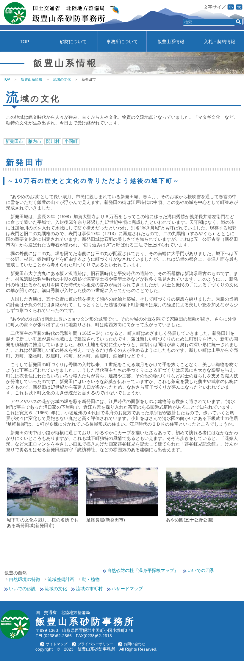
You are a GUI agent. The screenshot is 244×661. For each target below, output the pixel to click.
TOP (24, 41)
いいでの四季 (200, 570)
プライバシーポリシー (95, 644)
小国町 (71, 141)
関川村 (53, 141)
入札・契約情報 (219, 41)
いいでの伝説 (22, 588)
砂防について (73, 41)
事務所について (122, 41)
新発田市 (14, 141)
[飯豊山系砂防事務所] (60, 15)
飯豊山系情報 (170, 41)
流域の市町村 (89, 588)
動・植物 (91, 579)
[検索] (238, 22)
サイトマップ (56, 644)
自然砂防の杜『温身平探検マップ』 (143, 570)
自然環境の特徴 (24, 579)
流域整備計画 (61, 579)
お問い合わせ (134, 644)
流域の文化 (56, 588)
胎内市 (34, 141)
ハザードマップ (127, 588)
